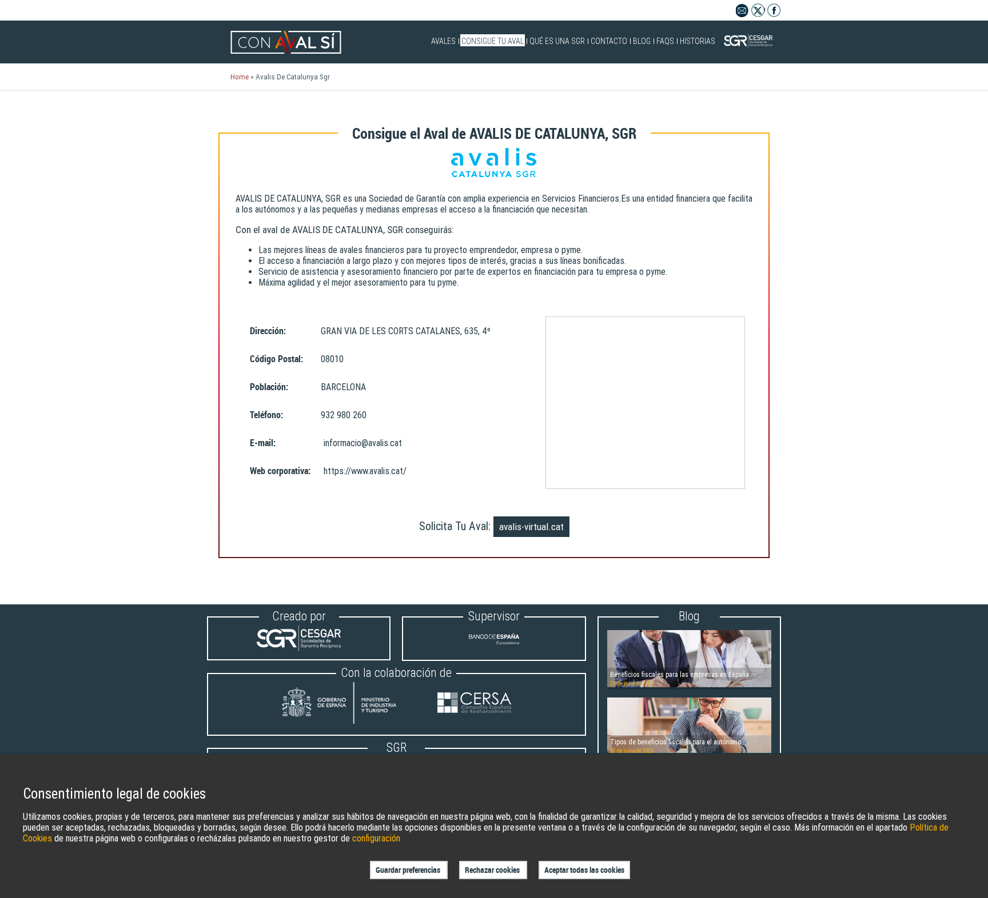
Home (239, 76)
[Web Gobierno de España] (350, 704)
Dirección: (268, 331)
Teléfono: (266, 415)
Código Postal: (276, 359)
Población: (269, 387)
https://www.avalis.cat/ (365, 471)
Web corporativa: (280, 471)
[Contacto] (742, 14)
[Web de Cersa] (474, 704)
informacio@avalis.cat (363, 443)
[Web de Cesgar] (299, 648)
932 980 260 (343, 415)
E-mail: (263, 443)
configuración (376, 838)
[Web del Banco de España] (494, 648)
